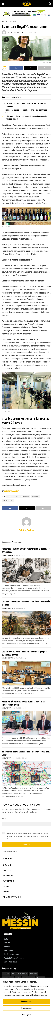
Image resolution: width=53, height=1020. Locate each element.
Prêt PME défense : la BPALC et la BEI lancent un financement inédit (23, 703)
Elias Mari (7, 708)
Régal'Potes (8, 500)
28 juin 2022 (32, 32)
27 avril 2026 (19, 658)
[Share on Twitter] (30, 68)
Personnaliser (26, 1008)
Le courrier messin (19, 974)
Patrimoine (8, 881)
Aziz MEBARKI (8, 555)
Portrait (7, 891)
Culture (7, 865)
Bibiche (11, 497)
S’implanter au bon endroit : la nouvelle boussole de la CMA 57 (26, 753)
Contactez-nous (10, 962)
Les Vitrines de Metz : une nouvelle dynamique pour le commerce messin (25, 117)
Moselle (35, 497)
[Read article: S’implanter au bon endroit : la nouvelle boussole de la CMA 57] (26, 773)
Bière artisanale (22, 497)
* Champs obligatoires (9, 851)
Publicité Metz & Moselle (14, 958)
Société (7, 943)
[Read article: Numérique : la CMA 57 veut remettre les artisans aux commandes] (26, 570)
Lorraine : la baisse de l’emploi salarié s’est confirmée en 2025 (27, 111)
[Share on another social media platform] (44, 68)
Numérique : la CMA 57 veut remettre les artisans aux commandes (25, 104)
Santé (6, 886)
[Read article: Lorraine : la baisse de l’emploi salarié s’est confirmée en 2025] (26, 623)
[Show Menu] (3, 3)
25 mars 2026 (18, 708)
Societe (7, 870)
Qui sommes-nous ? (12, 954)
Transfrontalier (12, 897)
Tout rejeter (26, 1014)
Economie (12, 22)
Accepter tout (26, 1001)
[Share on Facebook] (16, 68)
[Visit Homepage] (26, 3)
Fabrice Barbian (17, 32)
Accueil (4, 22)
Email (4, 819)
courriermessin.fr (11, 491)
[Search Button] (50, 3)
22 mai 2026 (19, 608)
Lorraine (33, 974)
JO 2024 (6, 974)
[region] (26, 999)
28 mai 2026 (19, 555)
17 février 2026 (19, 758)
